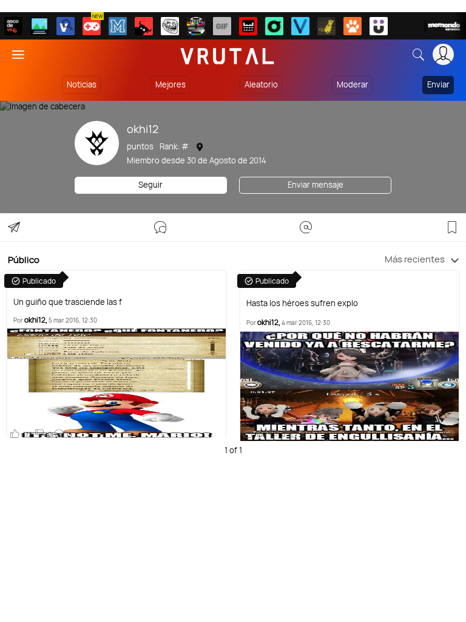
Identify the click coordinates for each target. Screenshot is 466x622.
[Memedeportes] (118, 26)
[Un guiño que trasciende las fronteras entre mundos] (117, 383)
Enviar (438, 84)
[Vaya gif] (222, 26)
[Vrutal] (92, 26)
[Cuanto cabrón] (170, 26)
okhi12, (35, 320)
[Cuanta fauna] (352, 26)
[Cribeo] (274, 26)
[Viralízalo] (300, 26)
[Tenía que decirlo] (248, 26)
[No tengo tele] (196, 26)
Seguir (150, 184)
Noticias (81, 84)
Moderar (352, 84)
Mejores (170, 84)
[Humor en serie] (379, 26)
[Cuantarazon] (39, 26)
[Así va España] (144, 26)
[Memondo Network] (445, 26)
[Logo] (227, 54)
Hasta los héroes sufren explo (302, 303)
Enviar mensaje (315, 184)
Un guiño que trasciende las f (67, 302)
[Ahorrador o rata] (326, 26)
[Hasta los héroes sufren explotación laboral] (350, 386)
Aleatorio (261, 84)
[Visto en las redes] (65, 26)
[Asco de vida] (13, 26)
